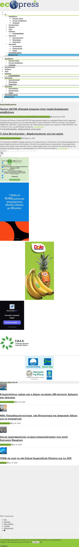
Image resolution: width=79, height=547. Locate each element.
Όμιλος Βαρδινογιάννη (8, 104)
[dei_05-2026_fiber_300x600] (14, 240)
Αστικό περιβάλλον (7, 402)
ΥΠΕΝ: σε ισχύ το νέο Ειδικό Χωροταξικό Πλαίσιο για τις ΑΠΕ (35, 458)
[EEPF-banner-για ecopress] (39, 380)
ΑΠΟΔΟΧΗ (4, 546)
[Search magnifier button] (2, 153)
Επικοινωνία (8, 528)
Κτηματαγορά (5, 423)
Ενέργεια (9, 138)
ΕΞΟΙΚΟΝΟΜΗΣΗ (18, 33)
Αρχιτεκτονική (5, 445)
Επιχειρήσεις (13, 117)
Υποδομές (41, 117)
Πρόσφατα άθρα (6, 382)
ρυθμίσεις (35, 542)
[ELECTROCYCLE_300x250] (14, 181)
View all (14, 382)
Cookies (7, 526)
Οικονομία (25, 117)
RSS (5, 520)
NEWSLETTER (13, 55)
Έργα (19, 117)
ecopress (7, 522)
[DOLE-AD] (39, 299)
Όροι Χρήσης (8, 524)
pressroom (4, 117)
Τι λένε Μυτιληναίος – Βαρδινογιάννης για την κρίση (31, 133)
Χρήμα (47, 117)
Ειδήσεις (3, 138)
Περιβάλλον (33, 117)
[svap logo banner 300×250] (14, 354)
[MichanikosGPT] (12, 329)
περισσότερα (39, 127)
